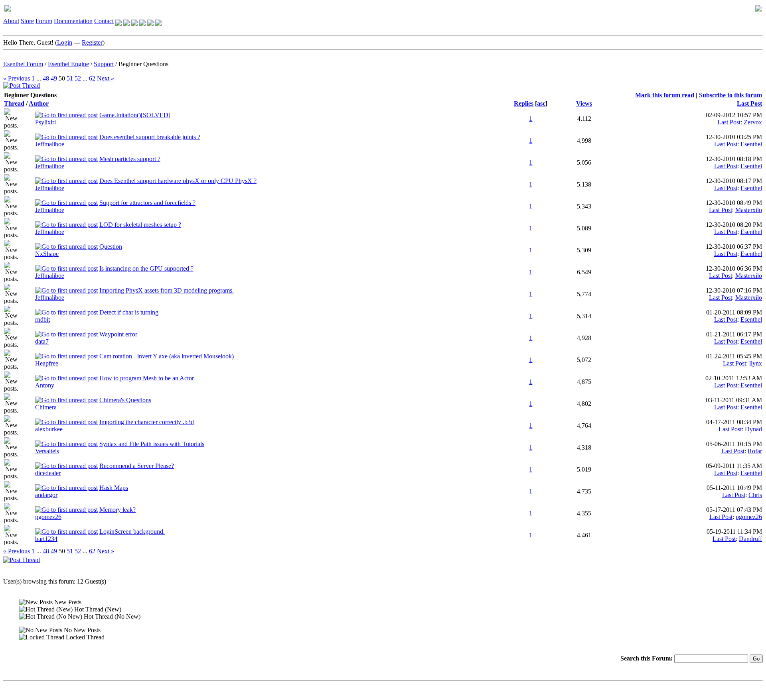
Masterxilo (748, 209)
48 (46, 78)
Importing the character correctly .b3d (146, 422)
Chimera (46, 407)
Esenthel (751, 144)
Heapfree (46, 363)
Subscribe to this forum (730, 95)
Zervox (753, 122)
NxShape (47, 253)
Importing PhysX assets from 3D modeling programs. (166, 290)
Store (27, 21)
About (11, 21)
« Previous (16, 78)
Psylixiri (45, 122)
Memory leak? (117, 509)
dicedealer (48, 473)
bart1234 (46, 538)
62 (92, 78)
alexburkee (49, 429)
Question (110, 246)
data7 (42, 341)
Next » (105, 78)
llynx (755, 363)
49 (54, 78)
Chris (755, 494)
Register (92, 42)
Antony (44, 385)
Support (104, 64)
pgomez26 (48, 516)
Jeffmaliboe (49, 144)
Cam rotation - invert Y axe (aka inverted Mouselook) (166, 356)
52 (78, 78)
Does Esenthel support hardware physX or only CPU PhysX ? (178, 180)
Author (39, 103)
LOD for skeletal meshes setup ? (140, 224)
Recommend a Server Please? (136, 465)
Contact (104, 21)
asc (541, 103)
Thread (14, 103)
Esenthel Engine (68, 64)
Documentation (73, 21)
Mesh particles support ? (129, 158)
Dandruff (750, 538)
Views (584, 103)
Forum (44, 21)
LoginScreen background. (132, 531)
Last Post (749, 103)
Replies (523, 103)
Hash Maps (113, 487)
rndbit (42, 319)
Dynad (753, 429)
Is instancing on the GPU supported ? (146, 268)
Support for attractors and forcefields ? (147, 202)
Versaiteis (47, 451)
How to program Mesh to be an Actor (146, 378)
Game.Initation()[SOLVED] (134, 115)
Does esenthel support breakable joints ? (149, 137)
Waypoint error (118, 334)
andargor (46, 494)
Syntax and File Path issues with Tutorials (151, 443)
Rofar (755, 451)
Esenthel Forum (23, 64)
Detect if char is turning (128, 312)
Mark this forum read (664, 95)
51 (70, 78)
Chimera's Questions (125, 400)
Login (64, 42)
